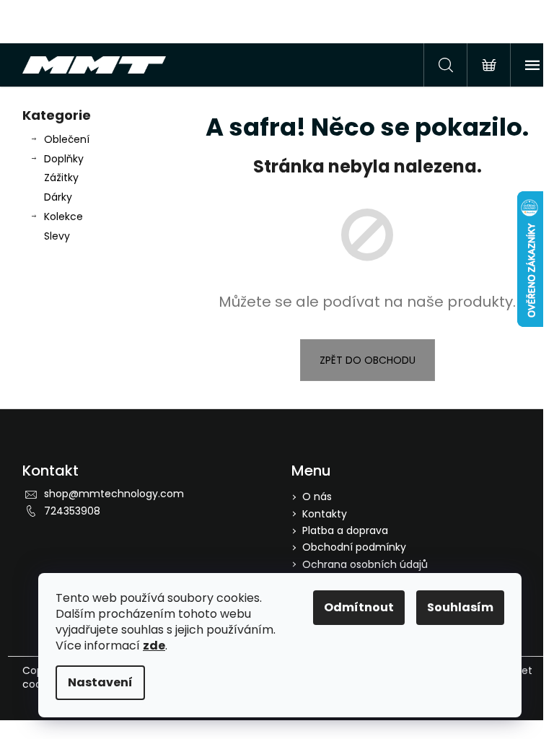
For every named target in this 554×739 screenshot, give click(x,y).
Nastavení (100, 682)
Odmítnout (359, 607)
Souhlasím (460, 607)
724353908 (72, 511)
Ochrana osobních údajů (365, 564)
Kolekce (63, 216)
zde (154, 645)
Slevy (57, 236)
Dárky (58, 197)
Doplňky (64, 159)
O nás (317, 496)
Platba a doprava (345, 530)
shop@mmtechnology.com (114, 493)
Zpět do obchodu (368, 360)
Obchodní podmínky (354, 547)
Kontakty (324, 514)
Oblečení (66, 139)
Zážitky (61, 177)
